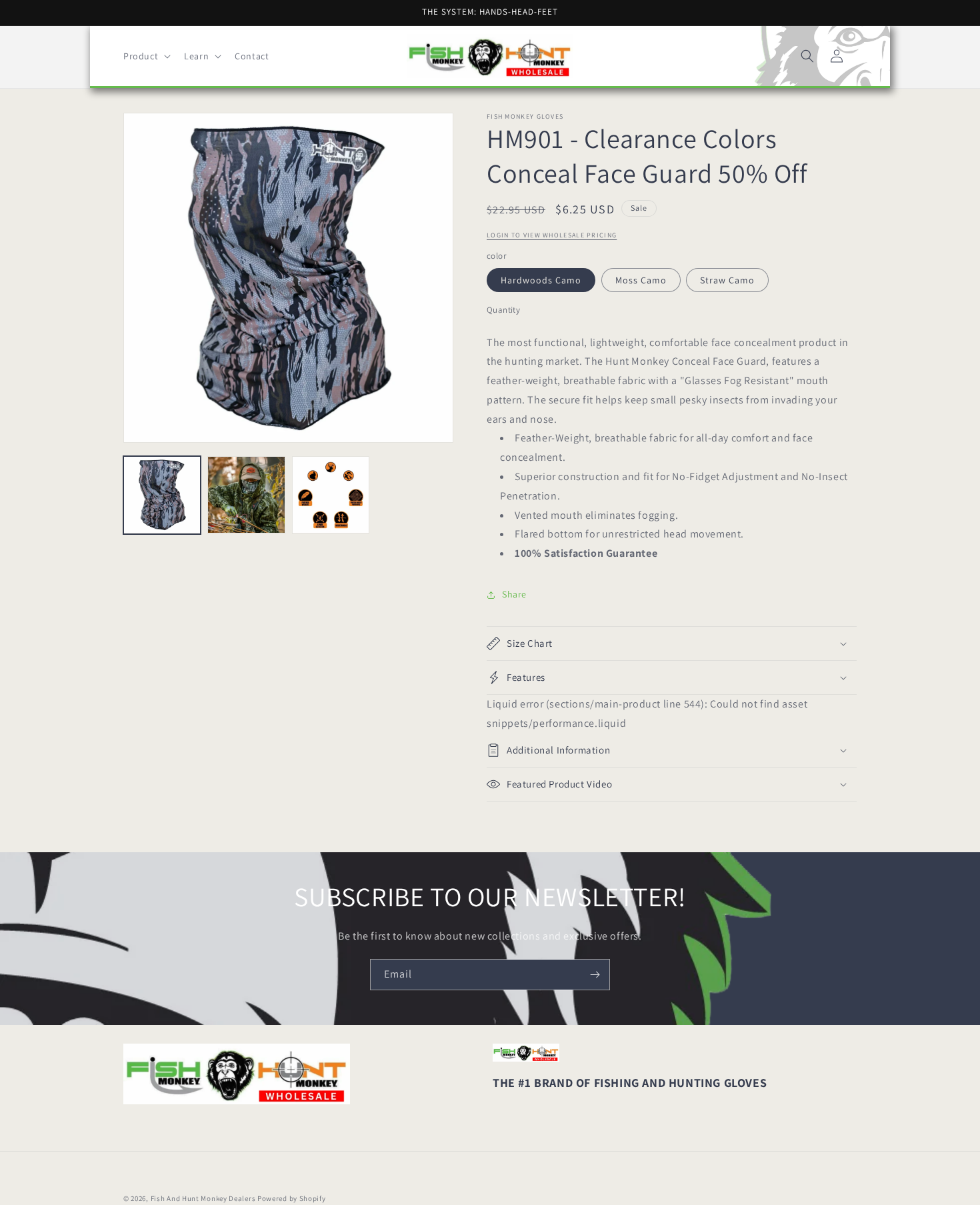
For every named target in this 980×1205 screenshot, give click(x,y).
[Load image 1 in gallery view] (162, 494)
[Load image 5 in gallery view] (330, 494)
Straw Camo (727, 280)
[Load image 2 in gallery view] (246, 494)
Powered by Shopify (291, 1198)
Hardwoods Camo (541, 280)
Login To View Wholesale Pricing (552, 235)
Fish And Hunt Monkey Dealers (203, 1198)
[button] (145, 56)
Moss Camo (641, 280)
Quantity (503, 309)
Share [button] (514, 594)
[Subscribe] (594, 974)
